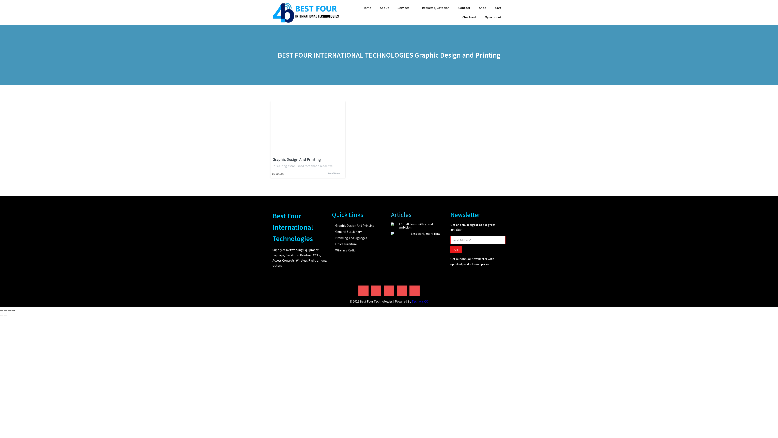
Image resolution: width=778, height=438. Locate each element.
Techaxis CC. (420, 301)
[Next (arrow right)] (5, 315)
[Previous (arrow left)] (1, 315)
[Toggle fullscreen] (5, 310)
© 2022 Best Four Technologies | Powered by (381, 301)
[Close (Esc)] (13, 310)
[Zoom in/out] (1, 310)
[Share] (9, 310)
